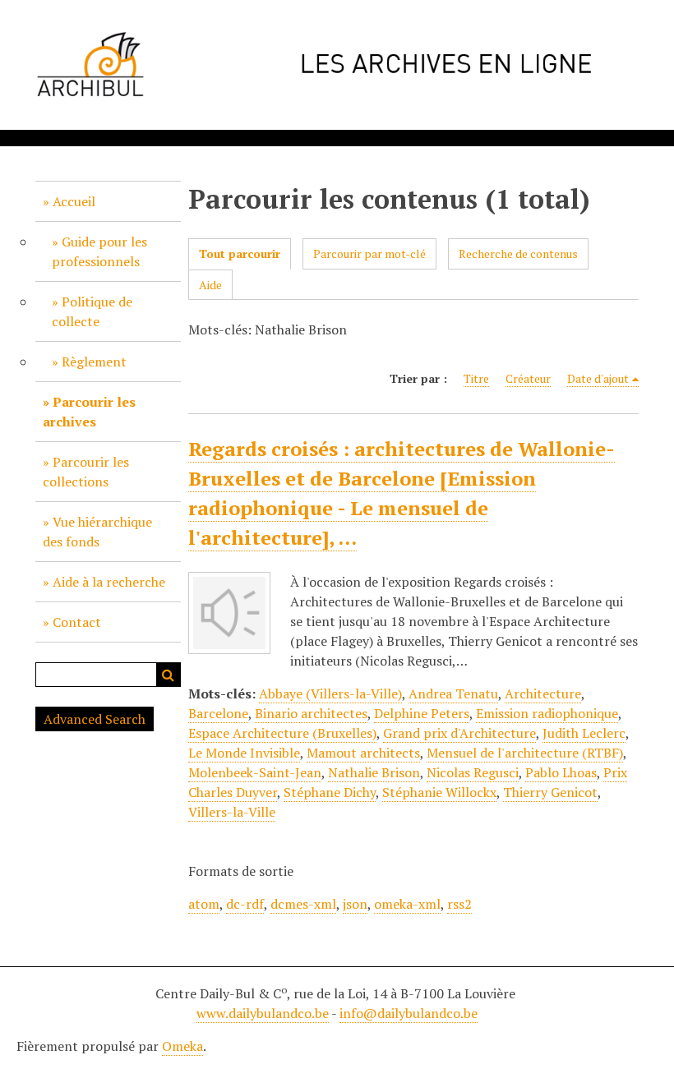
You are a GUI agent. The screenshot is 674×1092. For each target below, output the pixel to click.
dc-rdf (245, 904)
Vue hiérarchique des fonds (97, 532)
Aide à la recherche (109, 582)
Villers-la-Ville (231, 812)
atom (203, 904)
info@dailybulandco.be (408, 1013)
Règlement (94, 361)
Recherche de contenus (518, 253)
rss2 (459, 904)
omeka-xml (407, 904)
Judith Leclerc (584, 733)
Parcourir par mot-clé (369, 253)
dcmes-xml (303, 904)
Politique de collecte (92, 311)
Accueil (74, 201)
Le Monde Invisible (244, 753)
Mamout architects (363, 753)
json (355, 904)
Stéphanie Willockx (439, 792)
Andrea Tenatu (453, 693)
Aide (210, 285)
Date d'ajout (598, 378)
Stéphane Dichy (330, 792)
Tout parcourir (239, 253)
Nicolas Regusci (473, 772)
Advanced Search (94, 719)
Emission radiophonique (547, 713)
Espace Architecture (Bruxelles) (282, 733)
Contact (77, 622)
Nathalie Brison (374, 772)
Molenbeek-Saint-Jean (254, 772)
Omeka (182, 1046)
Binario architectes (311, 713)
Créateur (528, 378)
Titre (476, 378)
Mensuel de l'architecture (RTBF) (525, 753)
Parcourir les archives (89, 412)
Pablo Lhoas (561, 772)
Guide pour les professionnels (99, 251)
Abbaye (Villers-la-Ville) (330, 693)
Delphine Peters (421, 713)
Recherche (168, 674)
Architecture (543, 693)
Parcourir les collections (86, 472)
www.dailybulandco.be (262, 1013)
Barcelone (218, 713)
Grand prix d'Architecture (459, 733)
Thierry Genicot (550, 792)
